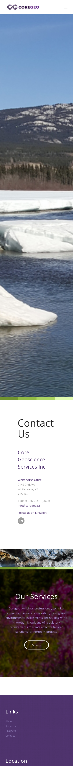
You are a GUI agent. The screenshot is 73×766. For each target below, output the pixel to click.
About (9, 721)
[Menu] (66, 7)
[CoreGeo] (30, 7)
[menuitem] (66, 7)
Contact (10, 735)
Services (10, 726)
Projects (10, 731)
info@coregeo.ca (29, 506)
